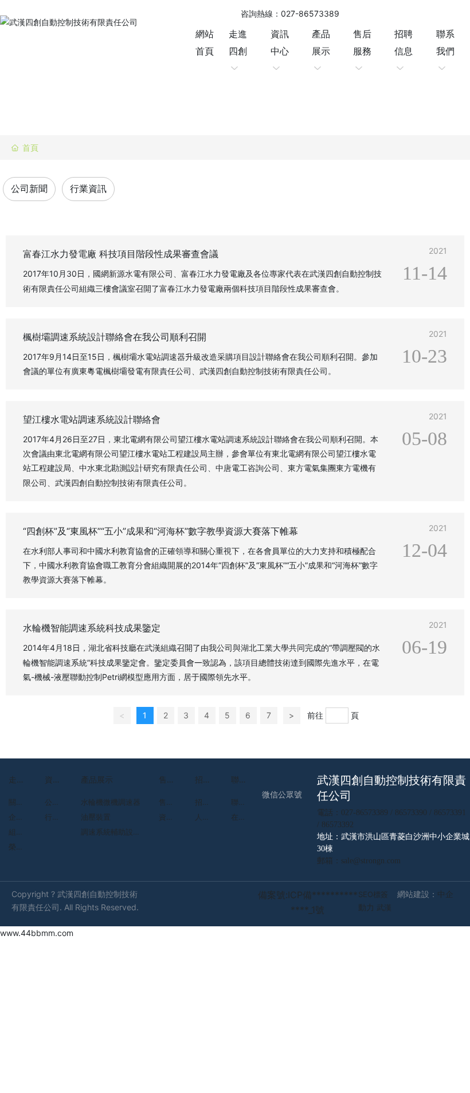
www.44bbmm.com (36, 933)
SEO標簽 (373, 894)
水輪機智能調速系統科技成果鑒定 (91, 628)
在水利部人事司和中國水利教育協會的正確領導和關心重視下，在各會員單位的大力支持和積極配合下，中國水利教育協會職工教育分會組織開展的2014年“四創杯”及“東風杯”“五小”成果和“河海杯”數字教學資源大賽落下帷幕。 (200, 565)
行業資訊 (88, 189)
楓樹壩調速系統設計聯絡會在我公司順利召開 (114, 337)
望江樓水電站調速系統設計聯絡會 (91, 419)
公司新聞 (29, 189)
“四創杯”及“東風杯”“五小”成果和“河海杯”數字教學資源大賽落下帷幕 (160, 531)
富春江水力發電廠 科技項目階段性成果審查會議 (120, 254)
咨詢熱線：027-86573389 (290, 13)
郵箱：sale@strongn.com (359, 860)
